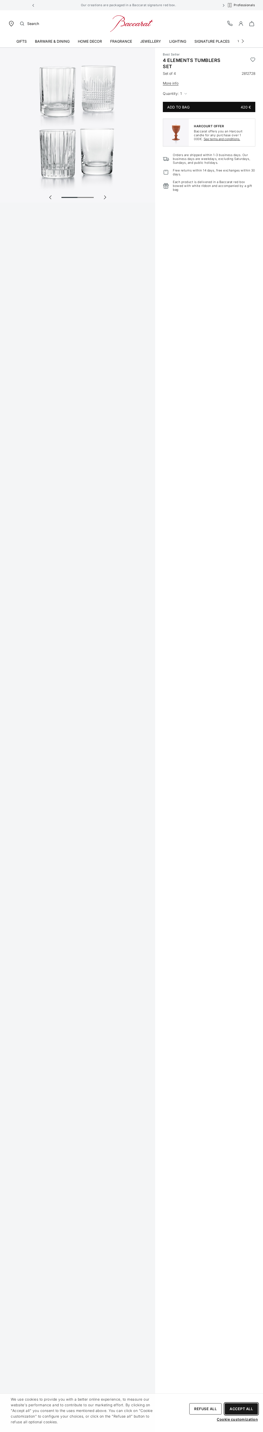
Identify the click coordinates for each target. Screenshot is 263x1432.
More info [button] (171, 83)
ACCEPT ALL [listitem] (241, 1409)
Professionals (244, 5)
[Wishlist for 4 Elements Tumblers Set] (252, 63)
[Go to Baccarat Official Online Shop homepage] (131, 23)
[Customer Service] (230, 23)
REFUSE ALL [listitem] (205, 1409)
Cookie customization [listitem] (237, 1419)
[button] (33, 5)
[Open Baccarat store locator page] (11, 23)
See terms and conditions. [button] (222, 139)
